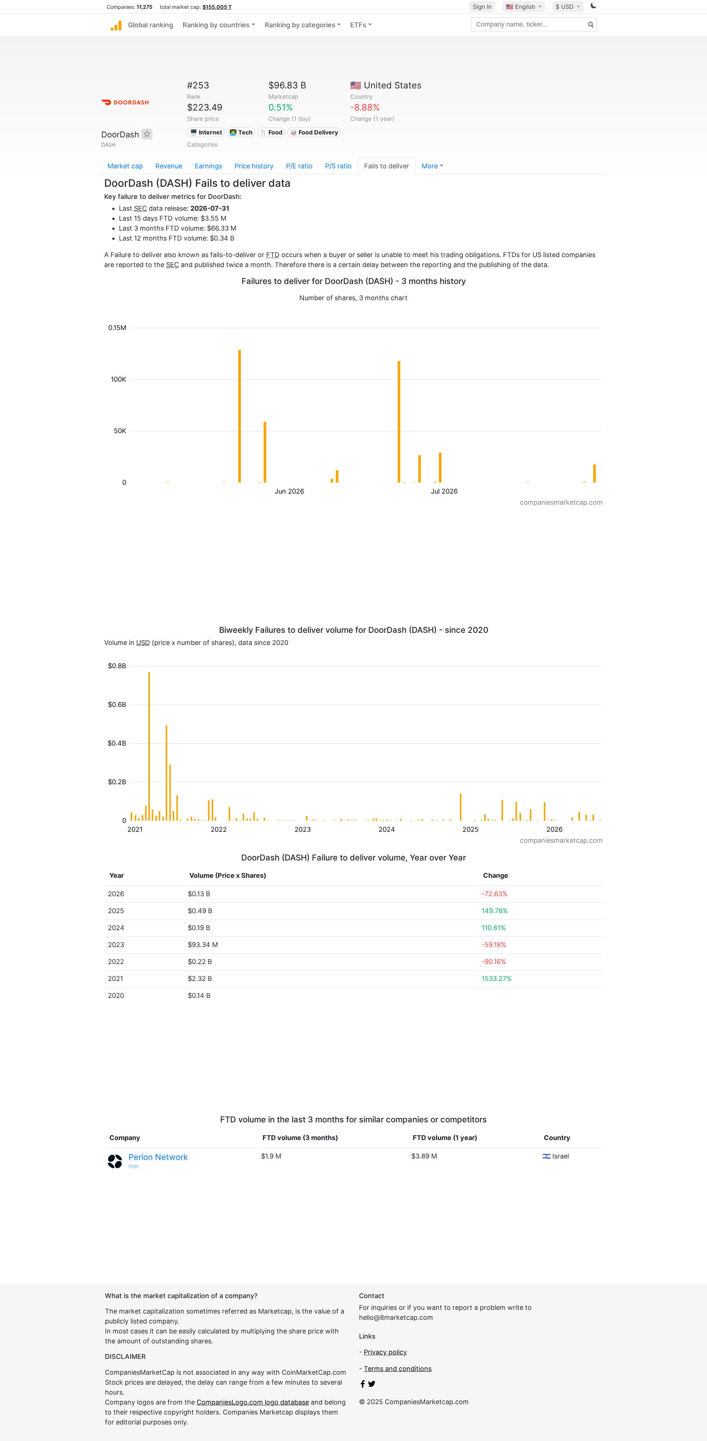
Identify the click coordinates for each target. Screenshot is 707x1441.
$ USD (566, 6)
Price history (254, 166)
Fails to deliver (386, 166)
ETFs (358, 25)
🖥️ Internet (206, 132)
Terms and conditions (398, 1368)
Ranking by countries (216, 25)
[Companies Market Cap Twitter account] (372, 1385)
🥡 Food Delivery (314, 132)
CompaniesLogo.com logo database (253, 1402)
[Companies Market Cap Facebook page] (362, 1385)
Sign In (482, 6)
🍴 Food (271, 132)
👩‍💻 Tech (241, 132)
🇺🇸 (520, 6)
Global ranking (150, 25)
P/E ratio (299, 166)
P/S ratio (338, 166)
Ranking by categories (300, 25)
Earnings (208, 166)
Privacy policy (385, 1352)
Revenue (168, 166)
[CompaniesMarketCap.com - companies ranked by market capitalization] (116, 25)
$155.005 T (217, 7)
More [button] (430, 166)
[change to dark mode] (594, 7)
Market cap (125, 166)
